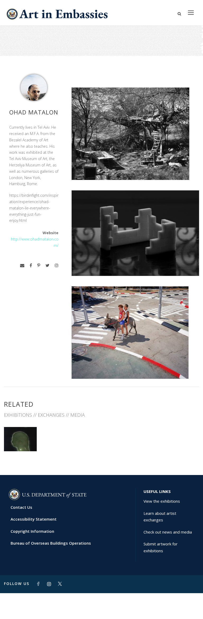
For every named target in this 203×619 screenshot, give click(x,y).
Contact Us (21, 507)
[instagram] (56, 265)
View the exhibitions (162, 501)
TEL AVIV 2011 (20, 439)
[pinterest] (38, 265)
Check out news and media (168, 532)
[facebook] (31, 265)
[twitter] (47, 265)
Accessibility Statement (34, 519)
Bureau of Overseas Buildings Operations (51, 543)
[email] (22, 265)
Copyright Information (32, 531)
